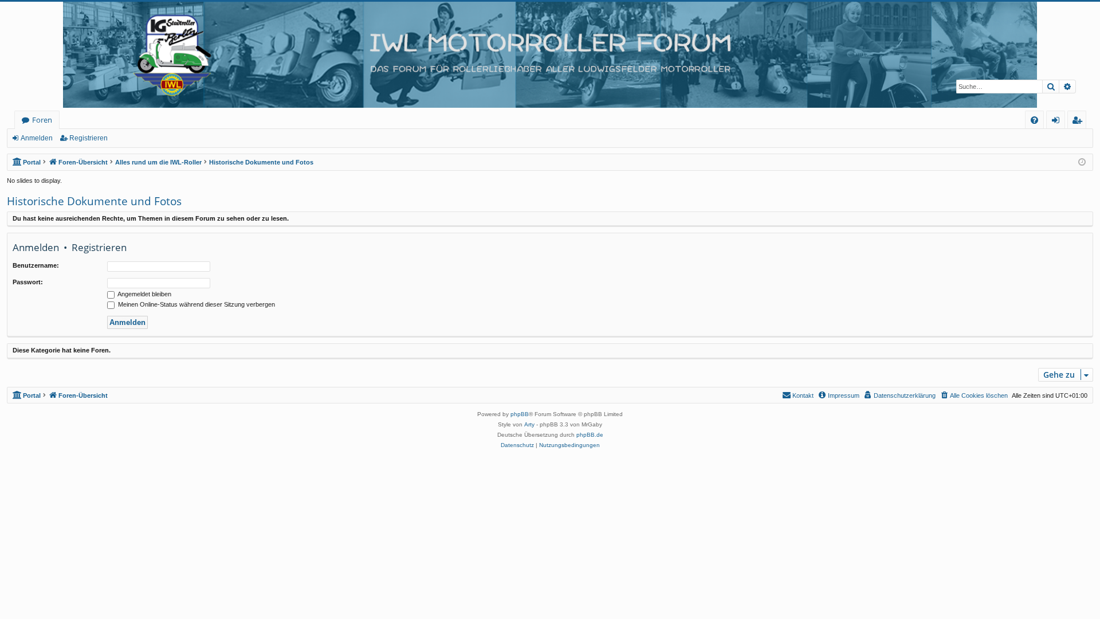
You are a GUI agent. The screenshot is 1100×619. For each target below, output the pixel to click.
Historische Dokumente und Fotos (94, 201)
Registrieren (88, 138)
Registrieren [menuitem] (1079, 122)
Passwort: (28, 282)
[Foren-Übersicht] (550, 55)
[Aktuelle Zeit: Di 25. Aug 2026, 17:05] (1082, 162)
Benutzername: (36, 265)
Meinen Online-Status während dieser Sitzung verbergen (195, 304)
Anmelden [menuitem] (1057, 122)
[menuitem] (1034, 120)
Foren (42, 120)
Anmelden (37, 138)
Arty (529, 424)
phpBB (519, 414)
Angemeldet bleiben (143, 294)
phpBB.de (589, 435)
